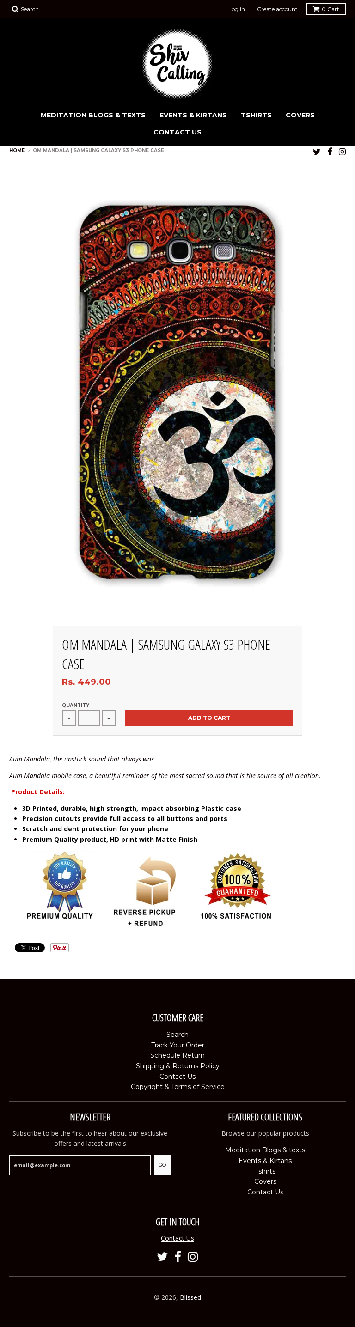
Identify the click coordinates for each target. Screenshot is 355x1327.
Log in (236, 9)
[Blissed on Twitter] (317, 151)
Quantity (75, 705)
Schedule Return (177, 1055)
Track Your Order (177, 1045)
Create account (277, 9)
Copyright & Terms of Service (178, 1087)
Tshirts (256, 115)
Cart (330, 9)
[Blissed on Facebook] (329, 151)
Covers (300, 115)
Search (177, 1034)
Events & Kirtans (193, 115)
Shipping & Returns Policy (178, 1066)
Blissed (190, 1297)
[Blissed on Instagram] (342, 151)
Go (162, 1165)
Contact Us (177, 132)
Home (17, 150)
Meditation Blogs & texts (93, 115)
